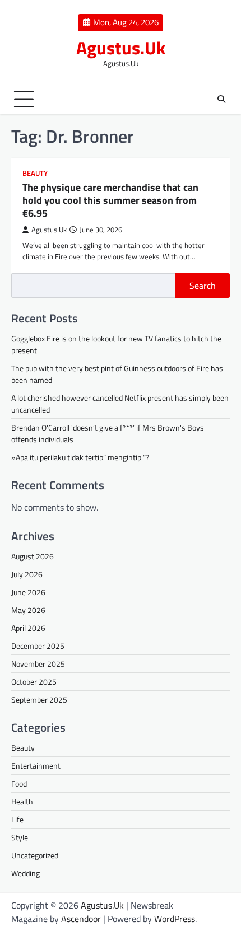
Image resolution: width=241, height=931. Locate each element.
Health (22, 801)
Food (19, 783)
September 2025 (39, 699)
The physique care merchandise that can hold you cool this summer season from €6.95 (110, 200)
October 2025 (34, 681)
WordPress (174, 918)
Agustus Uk (49, 229)
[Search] (221, 99)
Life (17, 819)
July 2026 (27, 574)
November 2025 (38, 664)
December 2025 (37, 646)
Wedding (25, 873)
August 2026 (32, 556)
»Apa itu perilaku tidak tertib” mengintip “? (80, 457)
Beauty (35, 173)
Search (202, 285)
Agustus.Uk (120, 47)
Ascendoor (81, 918)
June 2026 (28, 592)
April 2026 (28, 628)
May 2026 (28, 610)
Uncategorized (34, 855)
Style (19, 837)
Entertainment (36, 765)
